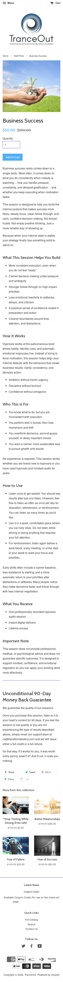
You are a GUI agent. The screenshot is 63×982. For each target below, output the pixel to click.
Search (32, 924)
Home (5, 55)
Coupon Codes (31, 891)
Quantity (8, 138)
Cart (57, 3)
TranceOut (30, 974)
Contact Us (31, 929)
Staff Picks (19, 55)
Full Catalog (31, 919)
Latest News (31, 885)
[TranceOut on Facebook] (31, 946)
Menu (10, 3)
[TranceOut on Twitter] (23, 946)
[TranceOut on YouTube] (40, 946)
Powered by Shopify (48, 974)
